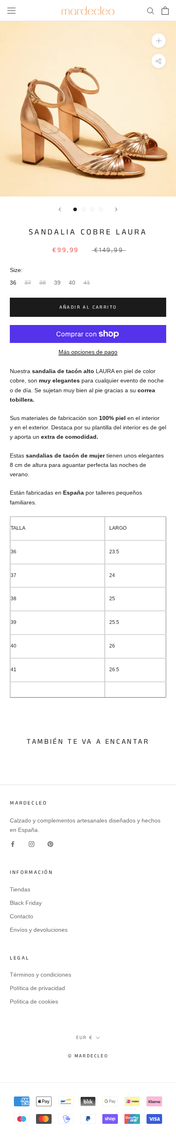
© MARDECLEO (88, 1055)
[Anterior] (60, 209)
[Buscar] (150, 10)
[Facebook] (13, 844)
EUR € (84, 1037)
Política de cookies (34, 1001)
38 (42, 282)
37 (28, 282)
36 (13, 282)
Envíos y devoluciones (39, 929)
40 (72, 282)
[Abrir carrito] (165, 11)
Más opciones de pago (88, 352)
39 (57, 282)
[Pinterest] (50, 844)
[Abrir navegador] (11, 10)
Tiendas (20, 889)
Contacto (21, 916)
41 (86, 282)
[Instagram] (31, 844)
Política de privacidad (37, 988)
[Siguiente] (116, 209)
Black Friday (26, 903)
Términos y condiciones (40, 974)
